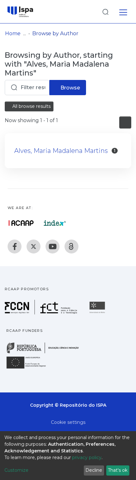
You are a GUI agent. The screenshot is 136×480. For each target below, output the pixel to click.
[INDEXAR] (54, 223)
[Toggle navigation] (123, 11)
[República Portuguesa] (45, 353)
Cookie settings (68, 422)
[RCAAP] (71, 246)
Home (13, 33)
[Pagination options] (125, 122)
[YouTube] (52, 246)
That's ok (117, 470)
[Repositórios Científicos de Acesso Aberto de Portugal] (21, 223)
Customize (16, 470)
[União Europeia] (29, 368)
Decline (93, 470)
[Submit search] (105, 11)
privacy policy (87, 457)
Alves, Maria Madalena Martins (61, 151)
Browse (69, 88)
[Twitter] (33, 246)
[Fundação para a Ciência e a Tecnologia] (42, 313)
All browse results (31, 106)
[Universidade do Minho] (98, 313)
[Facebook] (15, 246)
